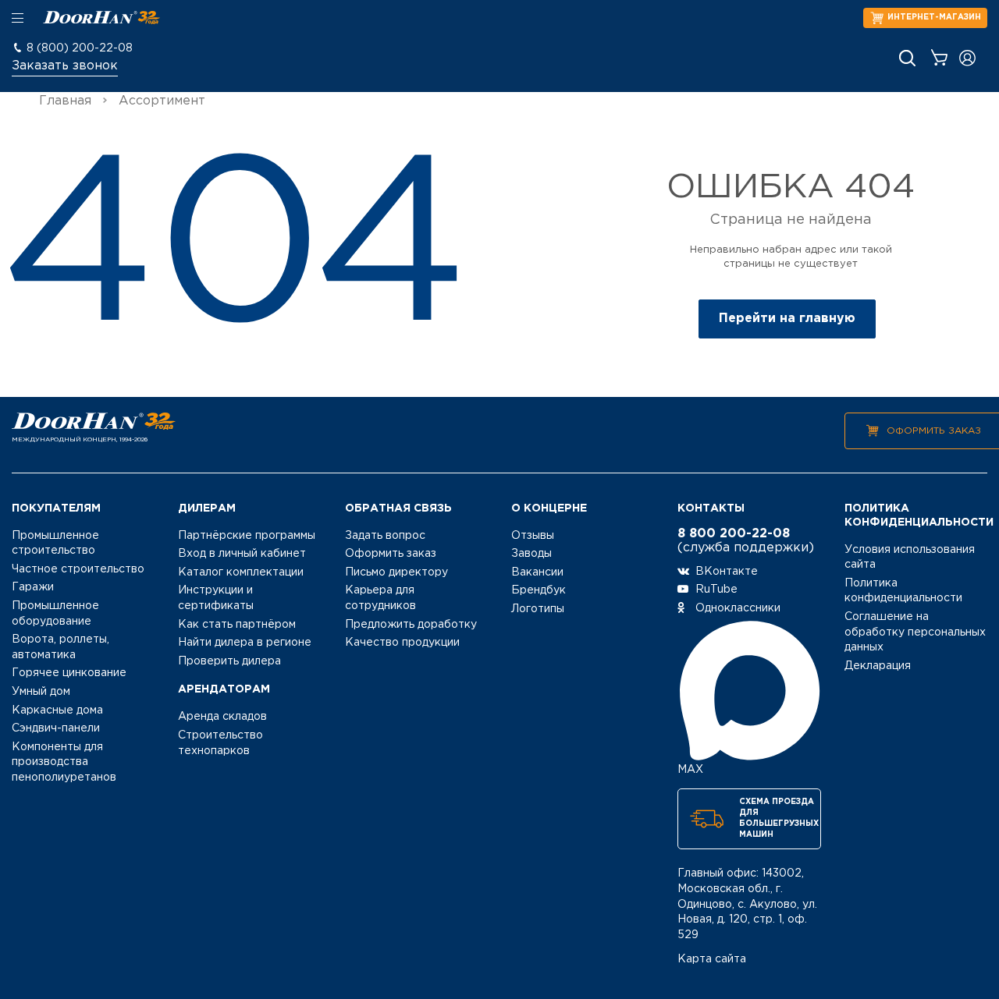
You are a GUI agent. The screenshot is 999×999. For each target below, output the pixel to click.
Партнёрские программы (246, 535)
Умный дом (41, 691)
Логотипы (537, 609)
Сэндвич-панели (56, 728)
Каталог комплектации (241, 572)
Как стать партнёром (237, 624)
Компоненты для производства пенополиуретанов (64, 762)
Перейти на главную (787, 318)
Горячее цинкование (69, 673)
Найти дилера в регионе (244, 642)
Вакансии (537, 572)
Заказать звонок (65, 66)
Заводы (531, 553)
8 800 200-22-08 (733, 534)
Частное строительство (78, 569)
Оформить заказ (934, 431)
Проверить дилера (229, 661)
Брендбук (538, 590)
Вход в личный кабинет (242, 553)
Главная (65, 101)
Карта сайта (711, 959)
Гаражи (33, 587)
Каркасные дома (57, 710)
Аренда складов (222, 716)
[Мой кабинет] (967, 58)
